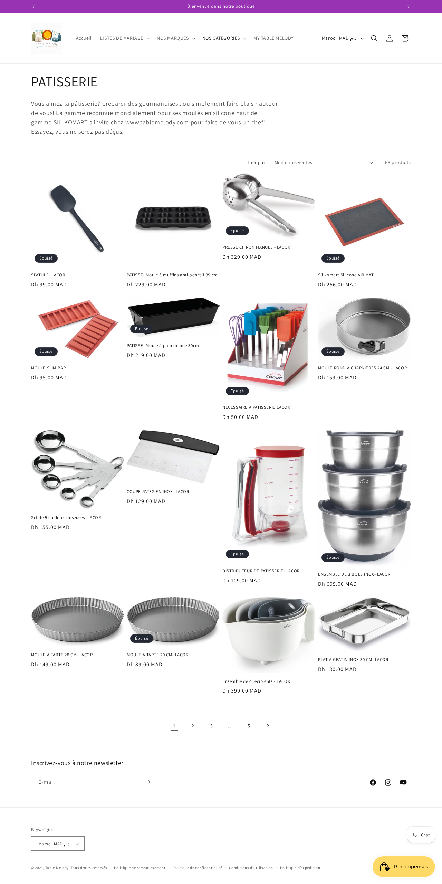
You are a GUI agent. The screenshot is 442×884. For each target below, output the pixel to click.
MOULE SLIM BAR (48, 368)
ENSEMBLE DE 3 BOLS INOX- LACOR (354, 574)
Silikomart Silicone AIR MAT (346, 275)
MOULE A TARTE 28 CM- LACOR (62, 655)
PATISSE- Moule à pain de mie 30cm (163, 345)
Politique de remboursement (139, 867)
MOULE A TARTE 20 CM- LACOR (158, 655)
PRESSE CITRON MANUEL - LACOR (256, 247)
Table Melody (57, 868)
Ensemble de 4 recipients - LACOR (256, 681)
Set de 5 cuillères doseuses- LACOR (66, 517)
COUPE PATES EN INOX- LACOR (158, 492)
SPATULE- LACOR (48, 275)
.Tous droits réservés (88, 868)
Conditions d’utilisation (251, 867)
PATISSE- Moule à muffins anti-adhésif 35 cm (172, 275)
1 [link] (174, 725)
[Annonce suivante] (408, 6)
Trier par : (257, 162)
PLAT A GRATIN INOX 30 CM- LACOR (353, 659)
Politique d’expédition (300, 867)
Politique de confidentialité (197, 867)
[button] (124, 38)
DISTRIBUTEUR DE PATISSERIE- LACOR (261, 571)
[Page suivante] (267, 725)
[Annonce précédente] (33, 6)
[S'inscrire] (147, 782)
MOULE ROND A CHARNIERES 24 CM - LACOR (362, 368)
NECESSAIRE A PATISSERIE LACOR (256, 407)
